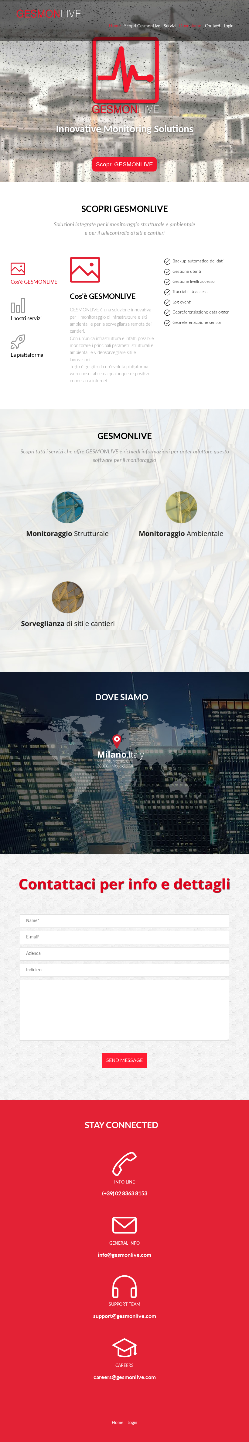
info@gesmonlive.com (124, 1255)
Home (115, 26)
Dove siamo (190, 26)
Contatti (212, 26)
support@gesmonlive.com (124, 1316)
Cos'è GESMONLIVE (34, 282)
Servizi (170, 26)
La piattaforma (27, 355)
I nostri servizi (26, 318)
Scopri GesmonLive (142, 26)
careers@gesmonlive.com (125, 1377)
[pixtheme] (49, 14)
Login (229, 26)
